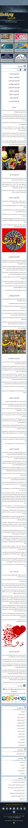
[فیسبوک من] (17, 808)
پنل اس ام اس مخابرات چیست (19, 790)
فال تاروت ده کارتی (14, 94)
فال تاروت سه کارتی (14, 77)
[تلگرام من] (21, 808)
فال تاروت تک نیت (14, 73)
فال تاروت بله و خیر (14, 101)
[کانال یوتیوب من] (3, 808)
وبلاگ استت (22, 773)
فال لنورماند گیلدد (21, 742)
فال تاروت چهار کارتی (14, 80)
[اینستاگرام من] (14, 808)
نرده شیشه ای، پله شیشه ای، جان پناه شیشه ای (16, 787)
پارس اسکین (22, 762)
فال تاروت (11, 18)
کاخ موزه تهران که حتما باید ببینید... (18, 782)
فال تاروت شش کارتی (14, 87)
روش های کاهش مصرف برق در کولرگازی (17, 793)
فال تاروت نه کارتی (14, 90)
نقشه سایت (7, 820)
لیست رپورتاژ (22, 799)
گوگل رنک (22, 768)
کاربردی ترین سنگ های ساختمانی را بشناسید (16, 785)
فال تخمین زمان (21, 745)
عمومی (18, 686)
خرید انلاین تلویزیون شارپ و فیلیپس (17, 796)
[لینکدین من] (14, 812)
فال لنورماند (22, 739)
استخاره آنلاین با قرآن (20, 754)
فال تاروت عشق (14, 97)
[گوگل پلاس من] (7, 808)
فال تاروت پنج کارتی (14, 84)
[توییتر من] (10, 808)
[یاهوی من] (24, 808)
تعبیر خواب (22, 765)
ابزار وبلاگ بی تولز (21, 771)
